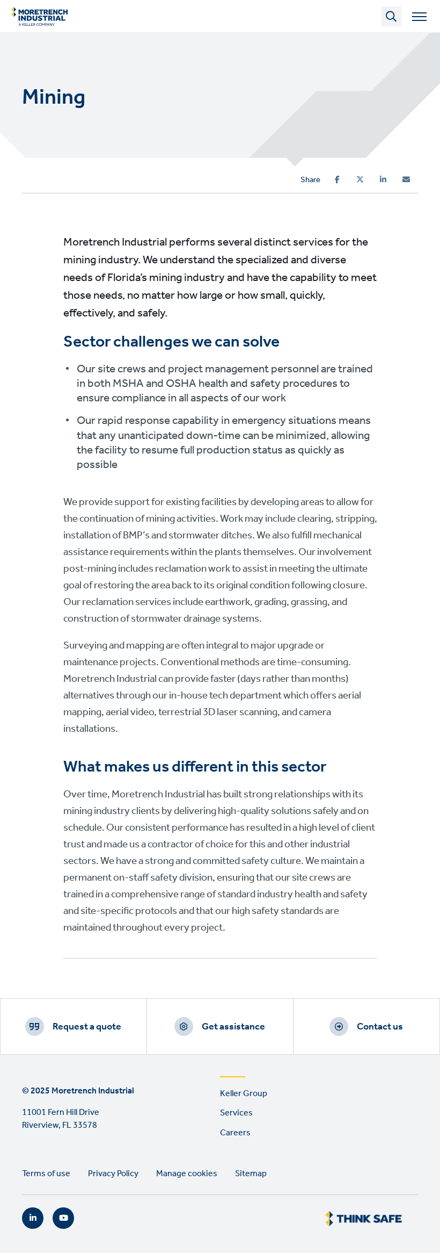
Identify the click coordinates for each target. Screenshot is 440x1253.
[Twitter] (360, 179)
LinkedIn (32, 1218)
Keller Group (243, 1093)
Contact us (380, 1027)
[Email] (406, 179)
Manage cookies (186, 1173)
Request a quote (87, 1027)
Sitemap (251, 1173)
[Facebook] (337, 179)
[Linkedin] (383, 179)
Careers (235, 1133)
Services (236, 1113)
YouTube (63, 1218)
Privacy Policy (113, 1173)
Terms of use (46, 1173)
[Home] (39, 16)
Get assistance (233, 1027)
